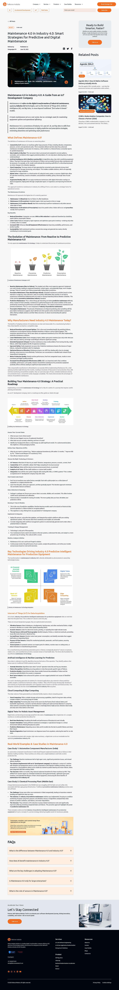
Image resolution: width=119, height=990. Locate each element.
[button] (37, 4)
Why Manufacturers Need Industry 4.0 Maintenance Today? (39, 320)
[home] (11, 4)
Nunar (57, 966)
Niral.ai (57, 968)
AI (9, 10)
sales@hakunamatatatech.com (15, 963)
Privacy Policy (96, 982)
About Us (87, 942)
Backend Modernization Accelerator (65, 963)
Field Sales (44, 10)
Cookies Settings (106, 982)
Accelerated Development (23, 10)
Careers (87, 945)
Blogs (86, 950)
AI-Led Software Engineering (63, 942)
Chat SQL (57, 960)
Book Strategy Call (106, 4)
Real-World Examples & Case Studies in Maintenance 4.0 (37, 744)
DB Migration (59, 957)
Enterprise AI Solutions (61, 948)
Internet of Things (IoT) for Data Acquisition (26, 613)
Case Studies (68, 4)
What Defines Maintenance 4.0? (25, 137)
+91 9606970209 (12, 961)
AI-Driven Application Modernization (65, 945)
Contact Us (88, 953)
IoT (36, 10)
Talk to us (95, 42)
